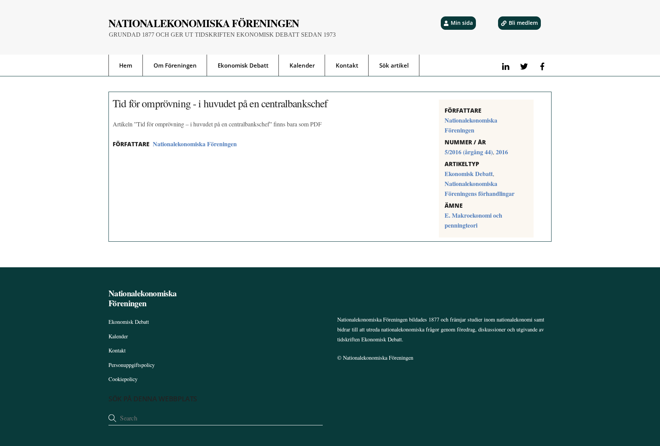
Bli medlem (523, 22)
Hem (125, 65)
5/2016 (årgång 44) (469, 151)
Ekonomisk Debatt (243, 65)
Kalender (302, 65)
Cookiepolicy (123, 379)
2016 (502, 151)
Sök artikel (394, 65)
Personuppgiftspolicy (131, 364)
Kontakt (347, 65)
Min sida (462, 22)
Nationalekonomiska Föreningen (195, 143)
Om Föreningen (175, 65)
